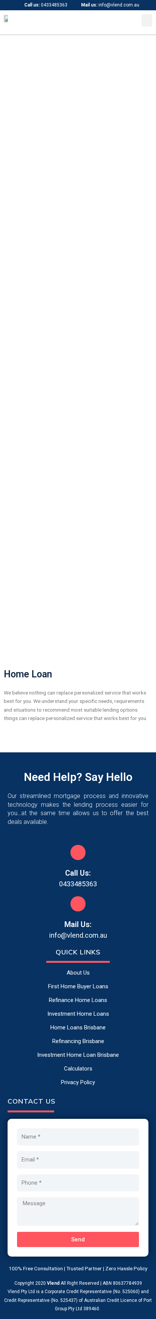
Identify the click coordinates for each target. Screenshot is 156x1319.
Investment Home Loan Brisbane (78, 1054)
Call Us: (78, 873)
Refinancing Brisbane (78, 1041)
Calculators (78, 1068)
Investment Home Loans (78, 1013)
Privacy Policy (78, 1082)
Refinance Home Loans (78, 1000)
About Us (78, 972)
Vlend (53, 1283)
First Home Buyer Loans (78, 986)
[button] (147, 20)
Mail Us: (78, 924)
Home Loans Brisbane (78, 1027)
